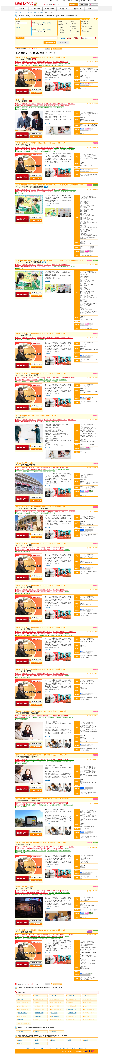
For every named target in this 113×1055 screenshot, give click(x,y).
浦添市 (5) (53, 995)
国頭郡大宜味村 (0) (56, 999)
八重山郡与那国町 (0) (23, 1023)
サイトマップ (56, 4)
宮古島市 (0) (71, 1019)
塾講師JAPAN (22, 8)
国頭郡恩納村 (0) (72, 999)
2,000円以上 (86, 31)
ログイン (93, 4)
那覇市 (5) (20, 1019)
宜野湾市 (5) (21, 999)
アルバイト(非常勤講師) (62, 24)
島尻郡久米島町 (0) (89, 1006)
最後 (61, 48)
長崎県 (53, 1040)
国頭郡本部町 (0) (88, 1002)
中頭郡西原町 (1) (55, 1016)
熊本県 (69, 1040)
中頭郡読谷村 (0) (72, 1016)
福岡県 (20, 1040)
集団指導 (74, 26)
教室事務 (62, 32)
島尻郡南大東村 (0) (89, 1009)
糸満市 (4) (37, 995)
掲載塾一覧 (63, 8)
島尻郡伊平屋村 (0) (56, 1006)
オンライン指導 (75, 31)
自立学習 (74, 28)
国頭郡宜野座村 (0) (23, 1002)
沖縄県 (41, 12)
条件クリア (63, 42)
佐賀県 (36, 1040)
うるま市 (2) (71, 995)
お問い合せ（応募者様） (62, 1048)
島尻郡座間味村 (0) (23, 1009)
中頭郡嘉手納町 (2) (72, 1013)
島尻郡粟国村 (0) (22, 1006)
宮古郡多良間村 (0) (56, 1019)
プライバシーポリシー (38, 1048)
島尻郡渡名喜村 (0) (56, 1009)
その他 (73, 33)
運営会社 (50, 1048)
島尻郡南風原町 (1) (72, 1009)
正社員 (61, 27)
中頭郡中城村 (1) (39, 1016)
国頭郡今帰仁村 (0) (56, 1002)
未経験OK (53, 1031)
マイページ (91, 8)
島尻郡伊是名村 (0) (39, 1006)
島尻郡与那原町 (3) (39, 1013)
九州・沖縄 (36, 12)
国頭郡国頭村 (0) (39, 1002)
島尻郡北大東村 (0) (72, 1006)
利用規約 (27, 1048)
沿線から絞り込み (38, 29)
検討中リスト (73, 4)
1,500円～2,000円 (87, 28)
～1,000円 (85, 23)
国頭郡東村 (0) (71, 1002)
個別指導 (74, 23)
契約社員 (62, 30)
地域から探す (36, 8)
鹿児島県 (37, 1043)
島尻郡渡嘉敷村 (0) (39, 1009)
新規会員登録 (83, 4)
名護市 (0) (86, 1016)
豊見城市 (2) (54, 1013)
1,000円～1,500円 (87, 26)
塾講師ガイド (77, 8)
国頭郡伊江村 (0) (39, 999)
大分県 (86, 1040)
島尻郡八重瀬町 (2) (23, 1013)
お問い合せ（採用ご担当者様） (80, 1048)
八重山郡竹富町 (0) (89, 1019)
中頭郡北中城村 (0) (89, 1013)
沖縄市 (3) (86, 995)
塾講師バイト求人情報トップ (20, 12)
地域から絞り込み (38, 22)
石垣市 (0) (20, 995)
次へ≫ (56, 48)
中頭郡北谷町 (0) (22, 1016)
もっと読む (47, 79)
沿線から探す (49, 8)
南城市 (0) (37, 1019)
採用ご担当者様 (48, 4)
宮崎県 (20, 1043)
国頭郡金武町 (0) (88, 999)
